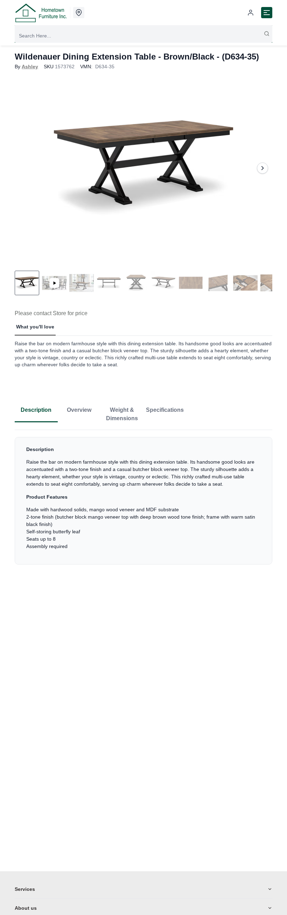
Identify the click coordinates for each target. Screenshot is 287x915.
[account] (250, 12)
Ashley (30, 66)
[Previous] (24, 168)
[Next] (262, 168)
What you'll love (35, 327)
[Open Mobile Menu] (266, 12)
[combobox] (143, 36)
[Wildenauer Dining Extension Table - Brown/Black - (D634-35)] (143, 168)
